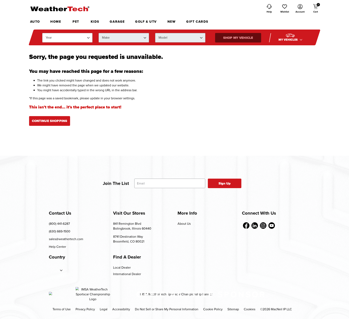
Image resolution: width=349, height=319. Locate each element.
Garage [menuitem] (117, 21)
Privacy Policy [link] (85, 309)
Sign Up (225, 183)
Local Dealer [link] (122, 267)
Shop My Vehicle (238, 37)
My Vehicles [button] (289, 40)
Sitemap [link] (233, 309)
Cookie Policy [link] (213, 309)
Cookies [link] (249, 309)
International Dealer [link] (127, 274)
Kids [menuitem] (95, 21)
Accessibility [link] (121, 309)
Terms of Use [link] (62, 309)
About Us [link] (184, 223)
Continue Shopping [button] (49, 121)
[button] (284, 9)
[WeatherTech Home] (59, 8)
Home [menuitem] (55, 21)
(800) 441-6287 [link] (59, 223)
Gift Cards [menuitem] (197, 21)
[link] (246, 225)
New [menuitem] (171, 21)
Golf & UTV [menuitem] (146, 21)
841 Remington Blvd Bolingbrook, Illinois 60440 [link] (132, 226)
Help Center (57, 246)
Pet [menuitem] (76, 21)
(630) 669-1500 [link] (59, 231)
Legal (103, 309)
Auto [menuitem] (35, 21)
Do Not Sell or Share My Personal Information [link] (166, 309)
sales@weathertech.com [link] (66, 239)
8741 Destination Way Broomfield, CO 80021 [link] (128, 239)
